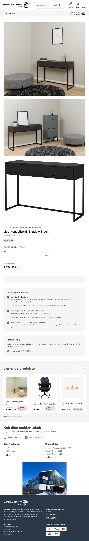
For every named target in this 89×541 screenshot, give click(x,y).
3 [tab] (15, 416)
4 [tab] (20, 416)
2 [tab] (10, 416)
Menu (84, 7)
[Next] (83, 368)
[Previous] (77, 368)
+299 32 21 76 (75, 14)
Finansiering (8, 534)
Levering (7, 529)
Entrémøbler (14, 228)
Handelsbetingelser (11, 527)
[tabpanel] (16, 393)
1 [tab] (5, 416)
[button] (77, 5)
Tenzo (47, 255)
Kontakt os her (72, 344)
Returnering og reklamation (13, 532)
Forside (5, 228)
